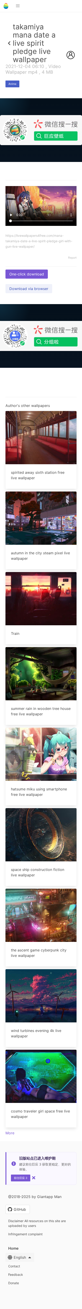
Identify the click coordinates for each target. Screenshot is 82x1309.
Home (13, 1248)
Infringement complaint (25, 1234)
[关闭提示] (33, 1178)
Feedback (15, 1274)
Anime (12, 84)
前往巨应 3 (20, 1178)
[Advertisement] (41, 204)
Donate (13, 1283)
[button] (18, 6)
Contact (14, 1266)
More (9, 1133)
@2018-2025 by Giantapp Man (35, 1196)
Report (72, 257)
